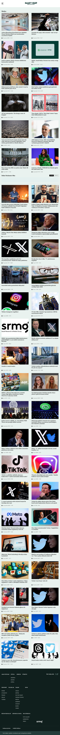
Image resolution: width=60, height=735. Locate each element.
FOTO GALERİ (26, 716)
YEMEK (17, 708)
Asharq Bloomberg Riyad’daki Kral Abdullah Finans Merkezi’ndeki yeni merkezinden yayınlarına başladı (14, 34)
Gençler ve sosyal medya (8, 366)
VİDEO (24, 721)
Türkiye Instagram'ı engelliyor (10, 311)
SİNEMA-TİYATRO (19, 697)
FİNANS (3, 695)
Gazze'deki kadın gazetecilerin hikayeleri (13, 285)
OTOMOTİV (4, 692)
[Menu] (2, 3)
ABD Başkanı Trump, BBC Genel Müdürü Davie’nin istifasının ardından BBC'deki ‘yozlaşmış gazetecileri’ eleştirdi (43, 141)
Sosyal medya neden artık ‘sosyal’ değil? (43, 660)
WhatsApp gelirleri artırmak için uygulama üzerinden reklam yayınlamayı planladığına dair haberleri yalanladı (44, 422)
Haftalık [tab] (56, 175)
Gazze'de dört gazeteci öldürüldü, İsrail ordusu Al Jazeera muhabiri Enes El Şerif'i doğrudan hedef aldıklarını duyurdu (14, 206)
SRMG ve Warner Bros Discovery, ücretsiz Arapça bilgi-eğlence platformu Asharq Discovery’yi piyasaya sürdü (13, 394)
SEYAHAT (17, 703)
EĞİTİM (17, 692)
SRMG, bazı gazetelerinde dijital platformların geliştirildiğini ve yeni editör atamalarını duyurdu (14, 340)
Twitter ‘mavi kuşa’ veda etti (39, 580)
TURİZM (3, 699)
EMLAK (3, 697)
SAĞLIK (17, 690)
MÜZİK (17, 706)
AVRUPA (12, 679)
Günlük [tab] (51, 175)
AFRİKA (12, 682)
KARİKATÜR (25, 719)
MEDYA (17, 699)
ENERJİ (3, 690)
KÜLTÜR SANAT (19, 695)
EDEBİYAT (17, 701)
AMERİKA (13, 677)
